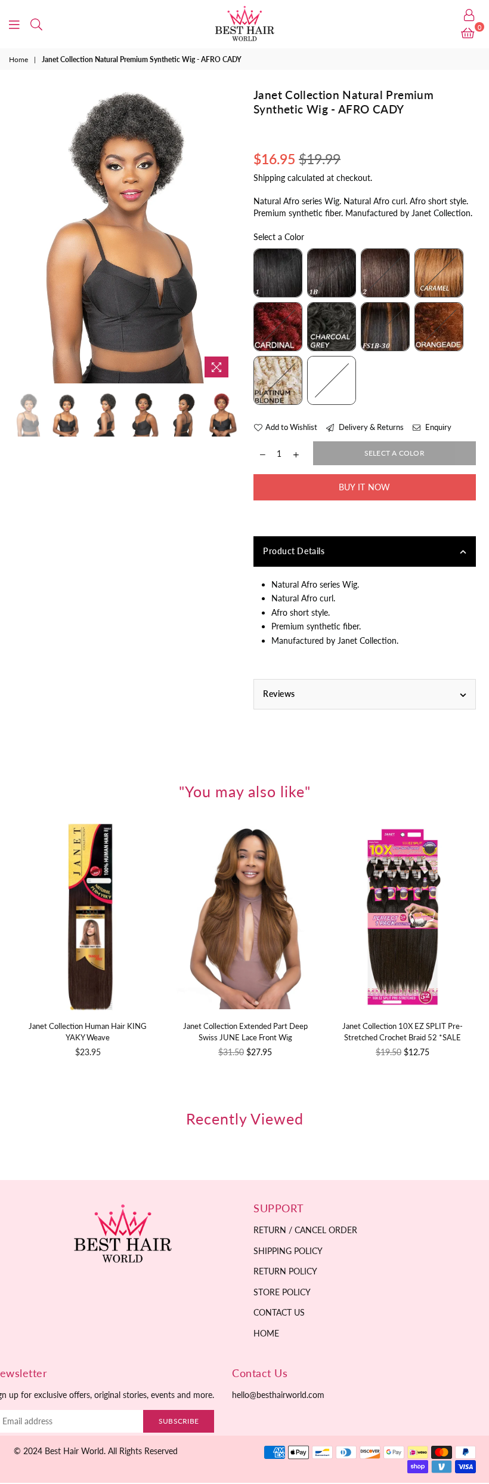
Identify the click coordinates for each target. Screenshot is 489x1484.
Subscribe (179, 1421)
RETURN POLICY (285, 1271)
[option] (125, 235)
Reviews (279, 694)
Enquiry (437, 427)
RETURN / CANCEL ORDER (305, 1230)
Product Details (293, 551)
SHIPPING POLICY (288, 1251)
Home (18, 59)
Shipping (269, 178)
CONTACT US (279, 1312)
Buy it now (365, 487)
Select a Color (278, 237)
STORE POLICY (282, 1292)
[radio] (277, 272)
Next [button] (225, 235)
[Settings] (469, 15)
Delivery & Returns (370, 427)
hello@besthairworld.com (278, 1395)
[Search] (36, 24)
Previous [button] (24, 235)
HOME (266, 1333)
